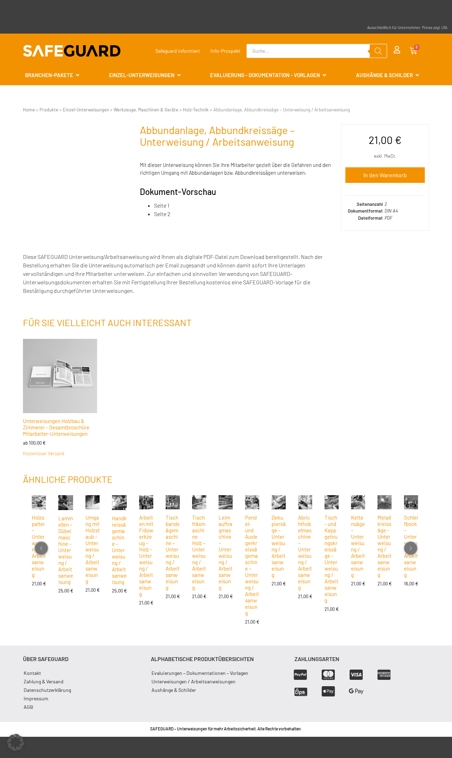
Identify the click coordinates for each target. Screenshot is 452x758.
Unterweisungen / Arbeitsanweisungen (193, 681)
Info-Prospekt (225, 51)
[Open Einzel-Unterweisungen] (179, 75)
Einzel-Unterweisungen (86, 109)
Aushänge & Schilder (173, 690)
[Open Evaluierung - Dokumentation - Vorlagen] (324, 75)
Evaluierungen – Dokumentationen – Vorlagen (199, 673)
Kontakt (32, 673)
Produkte (49, 109)
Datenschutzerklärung (47, 690)
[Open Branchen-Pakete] (77, 75)
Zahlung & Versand (44, 681)
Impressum (36, 698)
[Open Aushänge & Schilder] (417, 75)
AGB (28, 707)
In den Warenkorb (385, 175)
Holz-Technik (196, 109)
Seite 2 (162, 213)
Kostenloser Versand (43, 453)
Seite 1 (162, 205)
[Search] (378, 51)
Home (29, 109)
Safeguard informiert (177, 51)
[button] (15, 742)
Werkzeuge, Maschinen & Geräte (146, 109)
